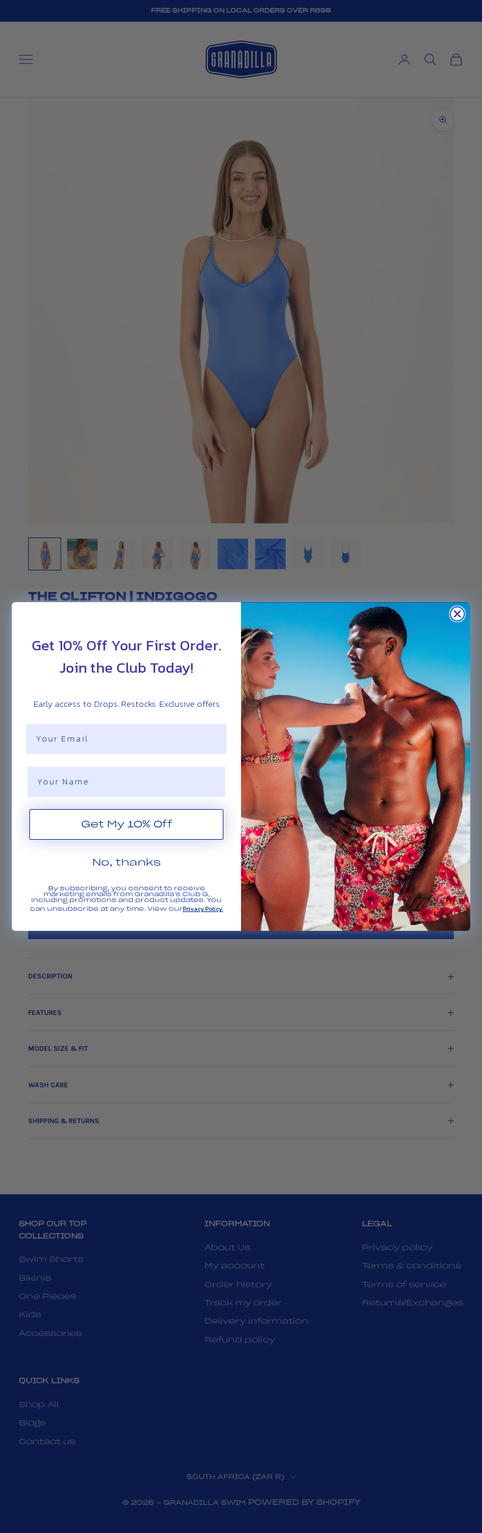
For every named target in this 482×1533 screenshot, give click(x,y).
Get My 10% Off (126, 824)
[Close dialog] (457, 614)
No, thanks (126, 862)
